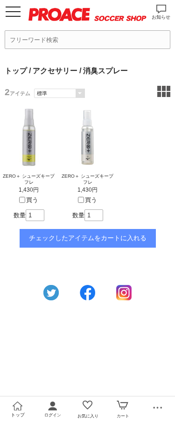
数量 (20, 215)
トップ (16, 71)
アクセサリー (55, 71)
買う (32, 199)
